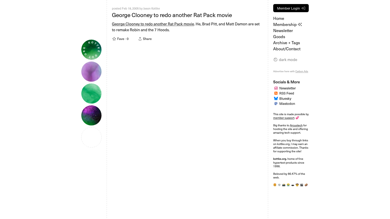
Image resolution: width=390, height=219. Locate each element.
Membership (285, 24)
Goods (279, 36)
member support (283, 118)
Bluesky (285, 98)
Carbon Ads (301, 71)
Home (278, 18)
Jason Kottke (151, 8)
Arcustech (296, 125)
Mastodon (287, 103)
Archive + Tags (286, 42)
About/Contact (286, 49)
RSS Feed (286, 93)
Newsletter (283, 30)
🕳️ (292, 185)
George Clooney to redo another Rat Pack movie (172, 15)
